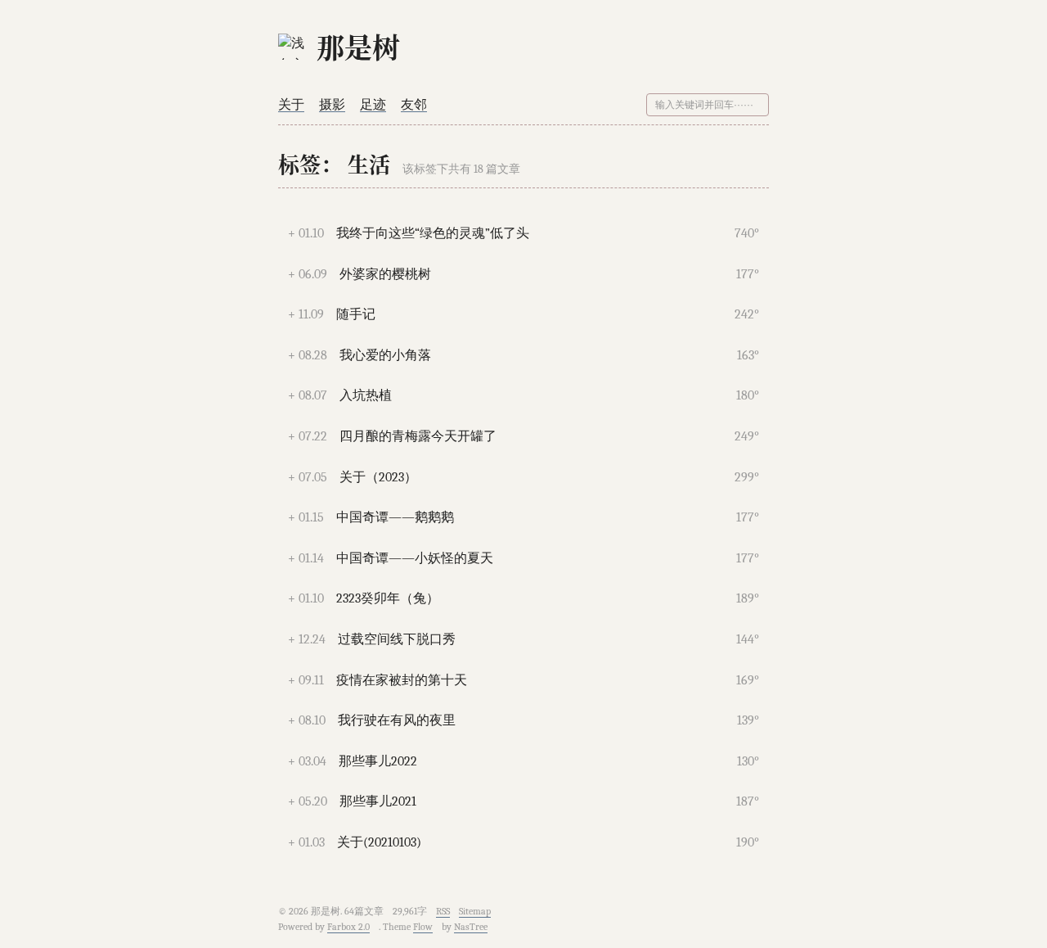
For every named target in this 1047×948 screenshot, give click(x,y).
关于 (291, 104)
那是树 (358, 46)
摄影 (332, 104)
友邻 (414, 104)
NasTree (471, 926)
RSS (443, 911)
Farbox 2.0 (348, 926)
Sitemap (475, 911)
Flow (423, 926)
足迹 (373, 104)
